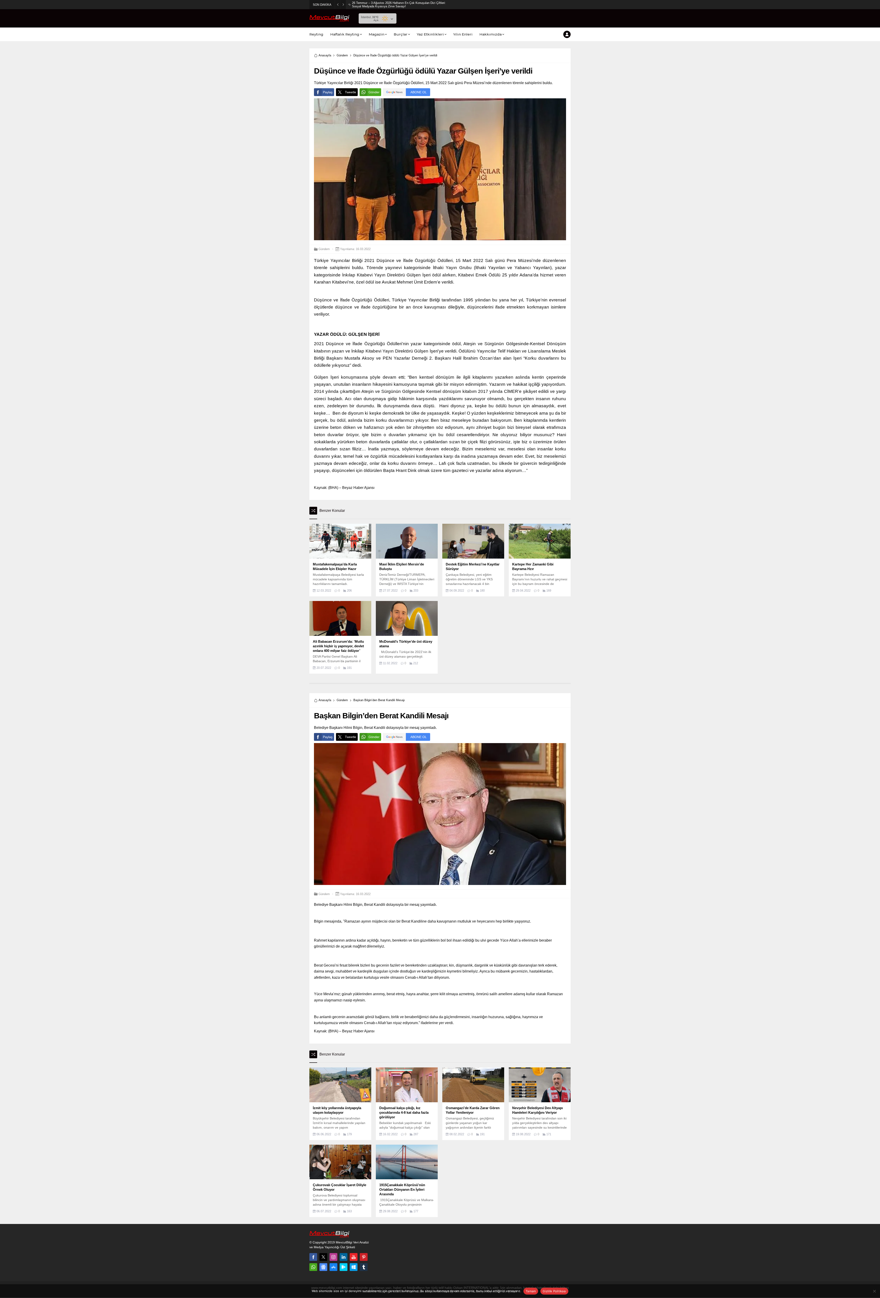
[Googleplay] (343, 1267)
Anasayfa (325, 55)
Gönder (374, 92)
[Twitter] (323, 1257)
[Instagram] (333, 1257)
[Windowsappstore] (354, 1267)
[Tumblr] (364, 1267)
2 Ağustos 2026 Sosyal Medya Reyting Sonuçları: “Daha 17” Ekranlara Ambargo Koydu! (398, 4)
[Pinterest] (364, 1257)
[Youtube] (354, 1257)
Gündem (342, 55)
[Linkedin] (343, 1257)
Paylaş (328, 92)
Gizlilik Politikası (554, 1291)
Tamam (531, 1291)
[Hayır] (874, 1291)
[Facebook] (313, 1257)
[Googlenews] (323, 1267)
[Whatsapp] (313, 1267)
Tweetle (350, 92)
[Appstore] (333, 1267)
